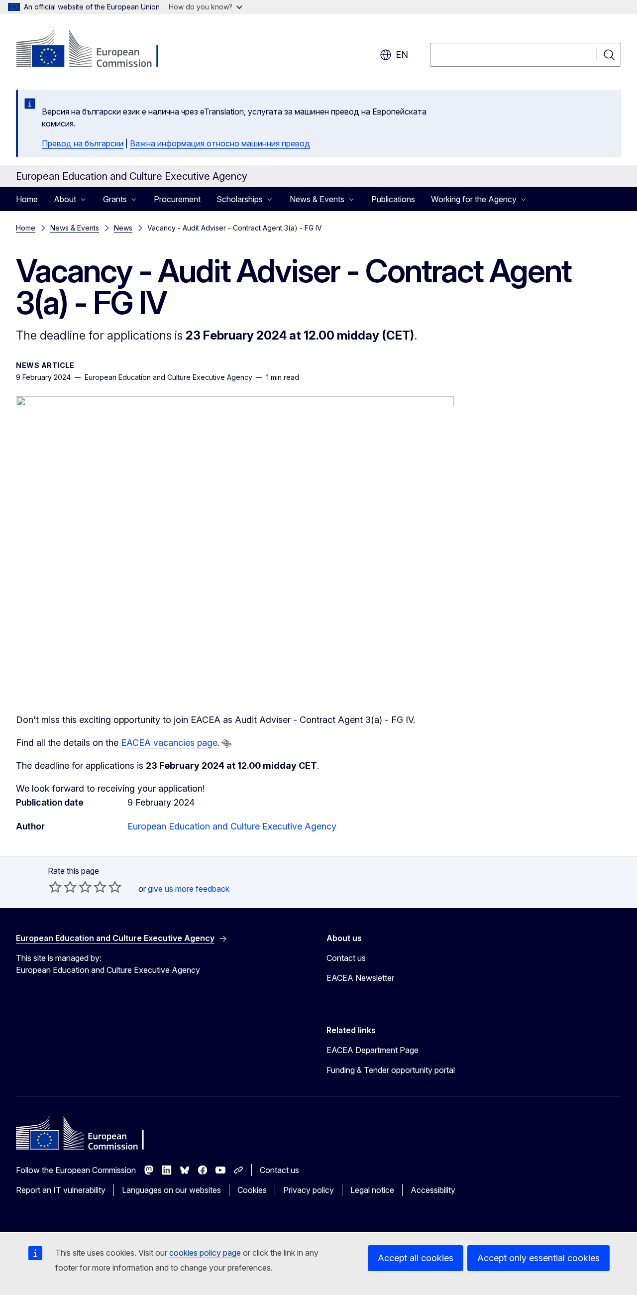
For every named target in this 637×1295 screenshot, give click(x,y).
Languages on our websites (171, 1190)
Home (27, 199)
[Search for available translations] (226, 743)
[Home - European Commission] (96, 50)
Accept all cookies (415, 1258)
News (123, 228)
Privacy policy (308, 1190)
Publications (393, 199)
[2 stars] (63, 886)
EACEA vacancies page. (170, 742)
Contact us (346, 958)
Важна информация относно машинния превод (220, 143)
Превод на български (82, 143)
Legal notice (372, 1190)
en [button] (402, 54)
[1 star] (55, 886)
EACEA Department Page (372, 1050)
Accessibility (433, 1190)
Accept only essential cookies (538, 1258)
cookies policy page (205, 1253)
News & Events (74, 228)
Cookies (252, 1190)
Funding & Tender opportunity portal (390, 1070)
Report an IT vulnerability (61, 1190)
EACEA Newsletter (360, 978)
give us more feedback (188, 889)
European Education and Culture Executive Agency (231, 826)
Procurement (177, 199)
